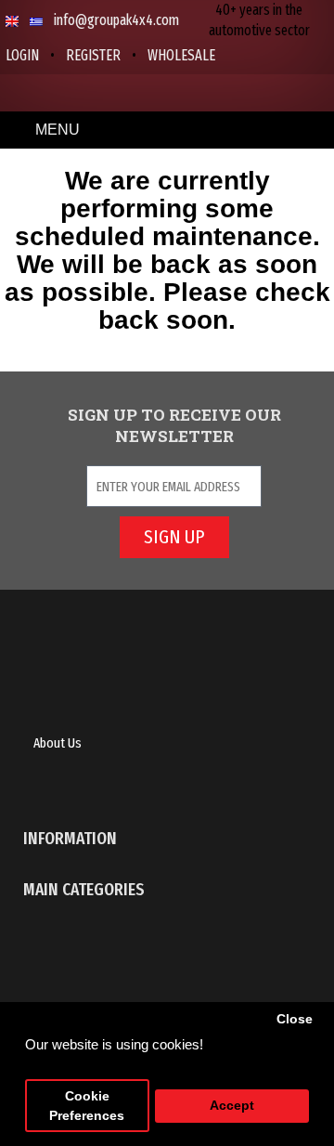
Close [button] (294, 1019)
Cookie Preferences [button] (86, 1106)
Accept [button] (232, 1106)
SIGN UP (174, 537)
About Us (57, 743)
